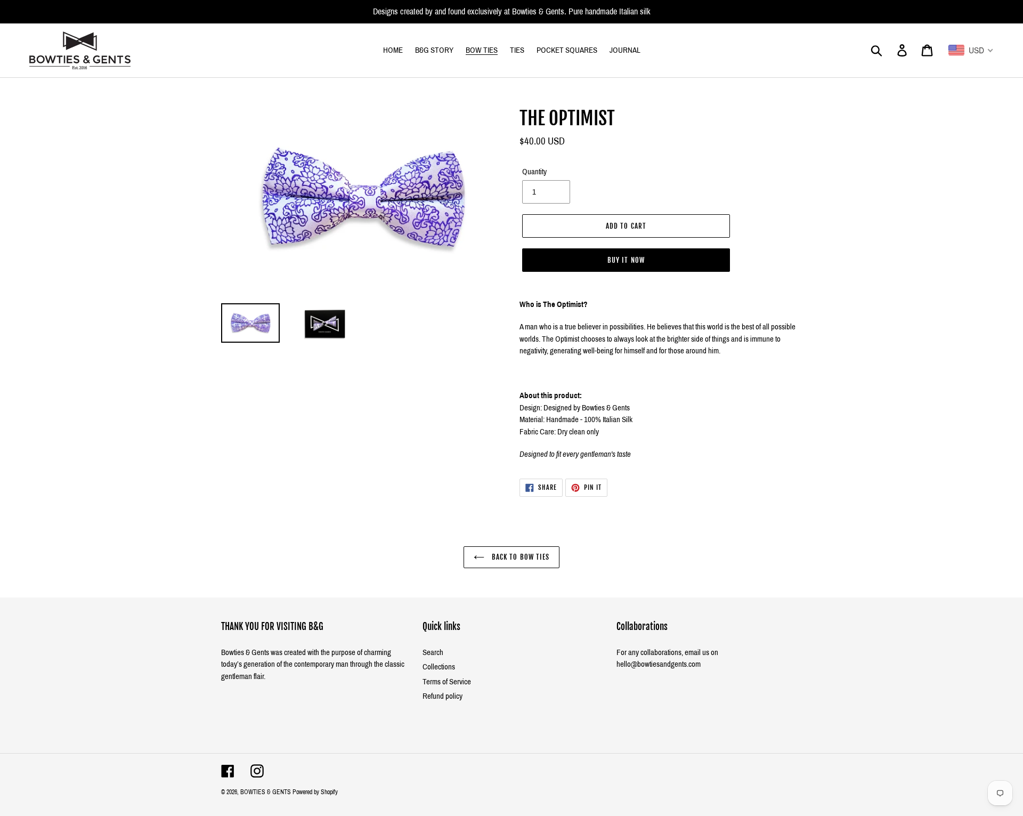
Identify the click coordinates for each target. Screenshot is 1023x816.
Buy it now (625, 260)
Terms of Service (447, 681)
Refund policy (442, 696)
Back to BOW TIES (519, 557)
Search (433, 652)
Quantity (534, 171)
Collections (439, 667)
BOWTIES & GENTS (265, 792)
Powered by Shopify (315, 792)
